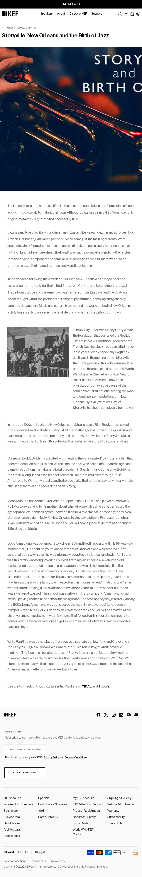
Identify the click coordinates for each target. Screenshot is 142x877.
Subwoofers (12, 817)
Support (96, 13)
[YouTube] (129, 715)
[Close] (106, 13)
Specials (43, 798)
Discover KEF (78, 13)
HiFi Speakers (12, 798)
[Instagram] (114, 715)
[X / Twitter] (106, 715)
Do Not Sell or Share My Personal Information (83, 867)
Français (39, 852)
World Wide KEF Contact (83, 832)
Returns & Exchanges (121, 804)
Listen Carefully (48, 817)
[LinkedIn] (121, 715)
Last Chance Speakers (52, 804)
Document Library (84, 817)
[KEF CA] (10, 13)
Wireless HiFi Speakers (18, 804)
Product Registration (86, 810)
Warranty (113, 810)
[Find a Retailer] (126, 14)
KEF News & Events (13, 28)
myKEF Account (83, 798)
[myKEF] (138, 14)
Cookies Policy (38, 861)
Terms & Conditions (15, 861)
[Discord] (136, 715)
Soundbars (11, 810)
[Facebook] (98, 715)
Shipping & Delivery (119, 798)
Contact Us (114, 823)
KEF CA (29, 867)
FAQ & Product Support (88, 804)
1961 (41, 810)
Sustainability (116, 817)
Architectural (12, 829)
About (61, 13)
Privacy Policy (57, 861)
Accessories (12, 835)
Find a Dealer (81, 823)
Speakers (46, 13)
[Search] (120, 14)
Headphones (12, 823)
